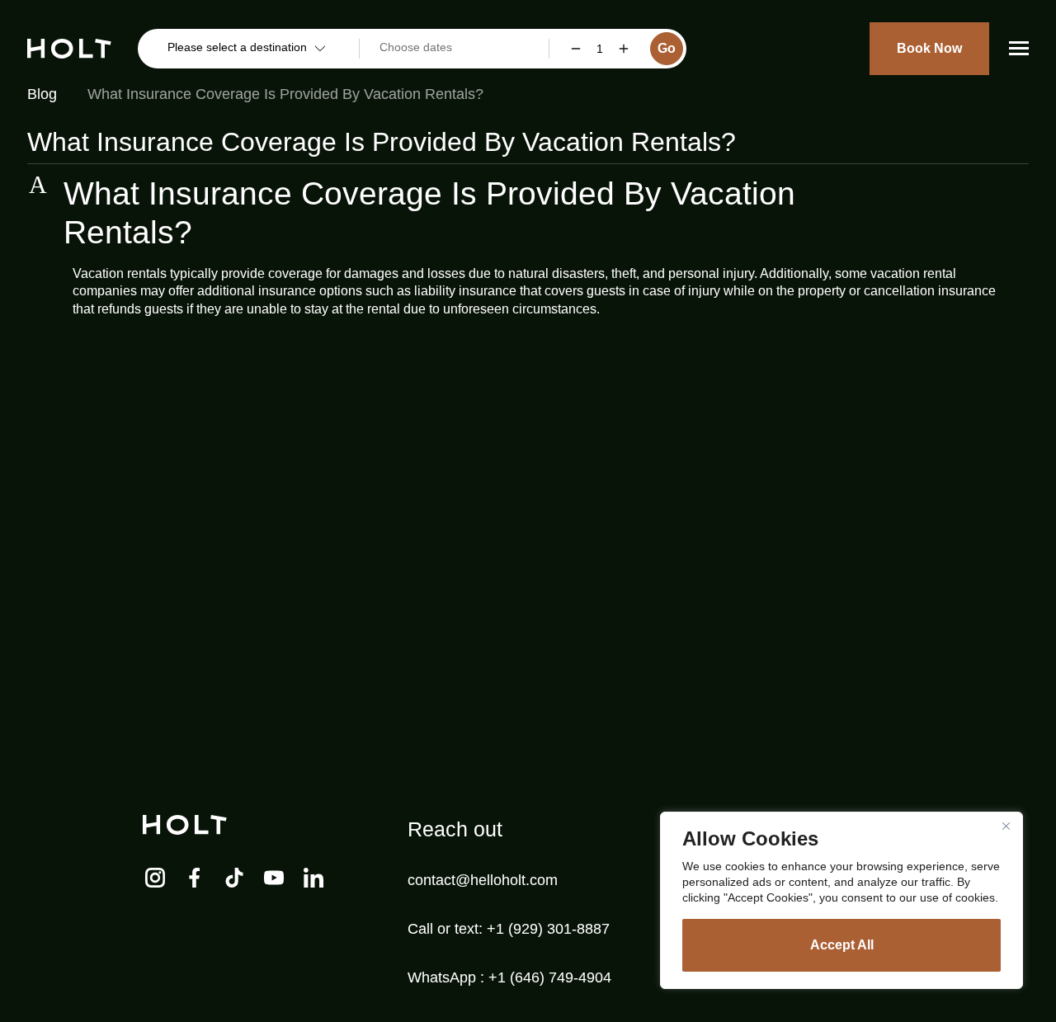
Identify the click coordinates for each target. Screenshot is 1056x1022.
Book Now (929, 48)
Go (667, 48)
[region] (841, 900)
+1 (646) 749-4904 (549, 977)
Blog (42, 94)
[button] (527, 214)
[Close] (1006, 826)
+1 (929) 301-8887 (548, 929)
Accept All (842, 945)
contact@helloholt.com (483, 880)
